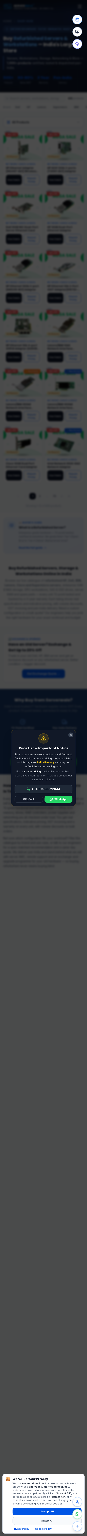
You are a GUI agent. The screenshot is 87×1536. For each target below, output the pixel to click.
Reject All (47, 1520)
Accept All (47, 1511)
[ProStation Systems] (77, 32)
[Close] (70, 735)
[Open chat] (77, 1502)
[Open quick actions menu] (77, 1526)
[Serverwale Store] (77, 19)
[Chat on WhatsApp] (77, 1514)
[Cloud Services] (77, 44)
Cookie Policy (43, 1528)
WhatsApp (60, 799)
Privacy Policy (21, 1528)
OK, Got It (29, 799)
